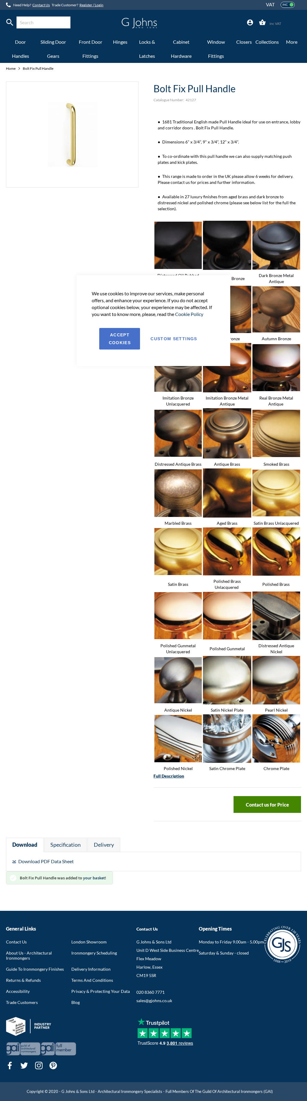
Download (24, 844)
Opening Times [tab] (215, 928)
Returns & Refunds (23, 980)
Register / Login (91, 5)
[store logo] (139, 23)
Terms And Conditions (92, 980)
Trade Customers (22, 1002)
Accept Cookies (120, 338)
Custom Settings (174, 338)
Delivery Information (91, 969)
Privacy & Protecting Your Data (100, 991)
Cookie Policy (189, 314)
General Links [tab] (21, 928)
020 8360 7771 (150, 992)
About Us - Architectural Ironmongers (29, 955)
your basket (94, 878)
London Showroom (89, 941)
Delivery (104, 844)
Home (11, 68)
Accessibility (18, 991)
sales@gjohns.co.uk (154, 1000)
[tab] (250, 22)
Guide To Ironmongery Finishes (35, 969)
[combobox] (43, 22)
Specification (65, 844)
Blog (75, 1002)
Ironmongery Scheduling (94, 952)
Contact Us (41, 5)
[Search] (9, 22)
